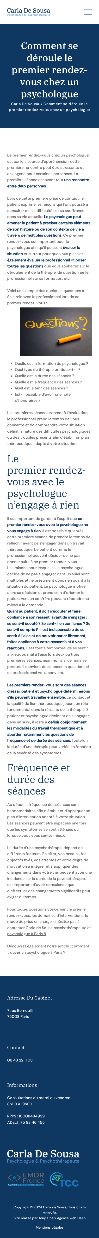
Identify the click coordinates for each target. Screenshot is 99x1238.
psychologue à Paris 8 (26, 933)
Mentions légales (49, 1227)
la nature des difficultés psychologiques (54, 431)
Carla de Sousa (55, 1207)
